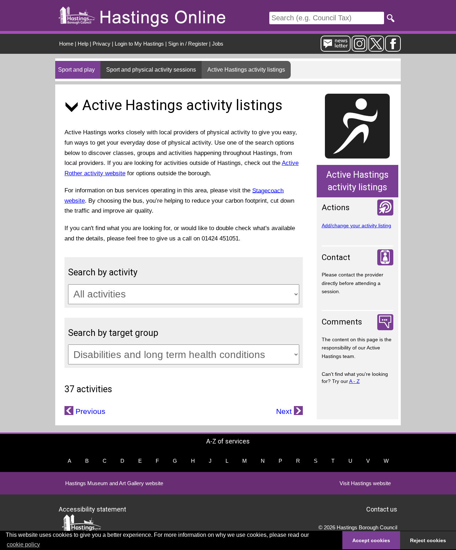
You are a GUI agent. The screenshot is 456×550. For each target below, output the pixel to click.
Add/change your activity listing (356, 225)
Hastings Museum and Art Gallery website (114, 483)
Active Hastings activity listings (246, 70)
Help (83, 44)
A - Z (354, 381)
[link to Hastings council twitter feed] (376, 49)
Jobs (217, 44)
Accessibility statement (92, 509)
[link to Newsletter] (336, 49)
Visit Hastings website (365, 483)
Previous (89, 411)
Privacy (101, 44)
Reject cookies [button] (428, 540)
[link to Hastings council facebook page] (393, 49)
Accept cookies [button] (371, 540)
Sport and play (76, 70)
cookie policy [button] (23, 544)
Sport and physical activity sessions (151, 70)
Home (66, 44)
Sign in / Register (188, 44)
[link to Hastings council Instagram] (359, 49)
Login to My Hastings (139, 44)
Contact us (381, 509)
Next (285, 411)
